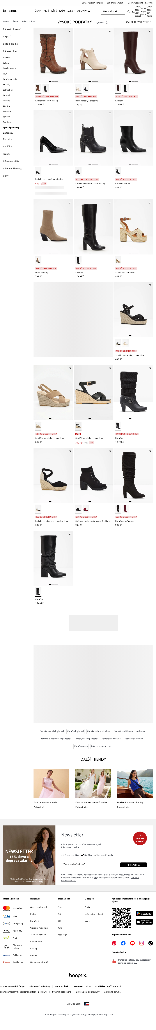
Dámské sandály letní (111, 738)
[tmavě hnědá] (118, 89)
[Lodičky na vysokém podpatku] (53, 137)
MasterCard (18, 908)
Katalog (33, 948)
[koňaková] (38, 89)
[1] (50, 81)
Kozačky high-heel (75, 731)
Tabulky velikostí (38, 934)
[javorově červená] (125, 509)
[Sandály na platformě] (133, 226)
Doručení (34, 921)
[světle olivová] (38, 260)
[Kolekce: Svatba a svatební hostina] (93, 783)
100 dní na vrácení (115, 2)
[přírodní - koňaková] (118, 260)
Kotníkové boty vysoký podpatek (56, 738)
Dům (59, 927)
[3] (56, 81)
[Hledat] (128, 11)
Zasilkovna (18, 962)
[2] (53, 81)
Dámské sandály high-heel (52, 731)
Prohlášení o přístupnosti (108, 986)
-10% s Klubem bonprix (92, 2)
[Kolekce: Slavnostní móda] (51, 783)
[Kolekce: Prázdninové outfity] (135, 783)
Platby (33, 914)
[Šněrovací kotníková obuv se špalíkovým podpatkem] (93, 475)
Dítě (59, 921)
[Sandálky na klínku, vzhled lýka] (133, 309)
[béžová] (78, 89)
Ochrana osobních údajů (12, 986)
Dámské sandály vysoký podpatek (129, 731)
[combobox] (113, 11)
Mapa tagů (62, 934)
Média (87, 921)
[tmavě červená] (86, 509)
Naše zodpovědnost (94, 914)
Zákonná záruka (112, 992)
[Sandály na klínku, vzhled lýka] (93, 392)
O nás (87, 907)
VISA (15, 916)
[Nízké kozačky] (53, 226)
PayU (15, 938)
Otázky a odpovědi (38, 907)
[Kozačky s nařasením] (133, 475)
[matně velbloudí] (38, 426)
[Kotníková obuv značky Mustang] (93, 137)
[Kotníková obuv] (133, 137)
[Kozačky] (133, 55)
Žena (59, 907)
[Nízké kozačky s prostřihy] (93, 55)
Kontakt (34, 955)
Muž (59, 914)
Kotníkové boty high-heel (98, 731)
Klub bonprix (36, 941)
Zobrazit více (40, 807)
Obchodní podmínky (40, 986)
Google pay (18, 923)
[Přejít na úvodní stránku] (18, 11)
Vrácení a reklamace (39, 927)
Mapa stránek (62, 986)
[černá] (46, 89)
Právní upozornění (61, 992)
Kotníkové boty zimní (134, 738)
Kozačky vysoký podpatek (86, 738)
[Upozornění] (107, 22)
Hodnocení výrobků (39, 962)
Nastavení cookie (82, 986)
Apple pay (17, 930)
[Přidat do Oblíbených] (70, 31)
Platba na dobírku (17, 947)
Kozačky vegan (81, 746)
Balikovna (17, 955)
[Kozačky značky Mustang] (53, 55)
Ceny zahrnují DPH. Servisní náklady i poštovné (23, 992)
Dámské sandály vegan (101, 746)
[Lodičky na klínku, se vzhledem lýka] (53, 475)
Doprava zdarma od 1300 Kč (140, 2)
